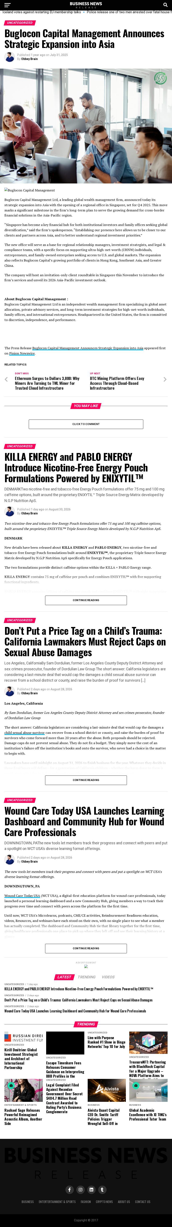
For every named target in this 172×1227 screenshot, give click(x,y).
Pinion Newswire (22, 353)
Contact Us (142, 1201)
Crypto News (104, 1201)
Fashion (86, 1201)
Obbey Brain (29, 59)
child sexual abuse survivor (24, 732)
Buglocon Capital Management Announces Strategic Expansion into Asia (87, 348)
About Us (124, 1201)
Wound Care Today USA (22, 895)
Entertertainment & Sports (57, 1201)
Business (28, 1201)
